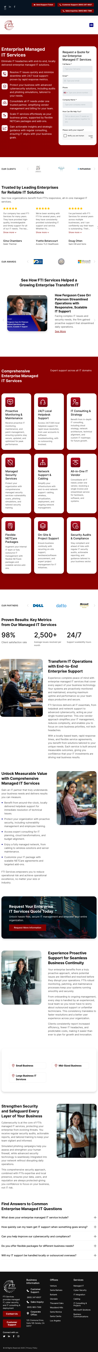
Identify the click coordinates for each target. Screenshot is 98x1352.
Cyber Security (80, 1290)
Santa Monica (56, 1312)
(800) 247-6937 (33, 1297)
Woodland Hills (56, 1307)
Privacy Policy (31, 1348)
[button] (91, 25)
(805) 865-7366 (33, 1307)
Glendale (53, 1299)
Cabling (77, 1299)
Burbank (53, 1294)
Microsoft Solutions (82, 1310)
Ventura (53, 1286)
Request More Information (27, 927)
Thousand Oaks (56, 1303)
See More (60, 331)
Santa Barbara (56, 1290)
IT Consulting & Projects (80, 1304)
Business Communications (81, 1315)
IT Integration (79, 1294)
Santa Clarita (55, 1316)
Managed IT (79, 1286)
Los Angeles (55, 1320)
